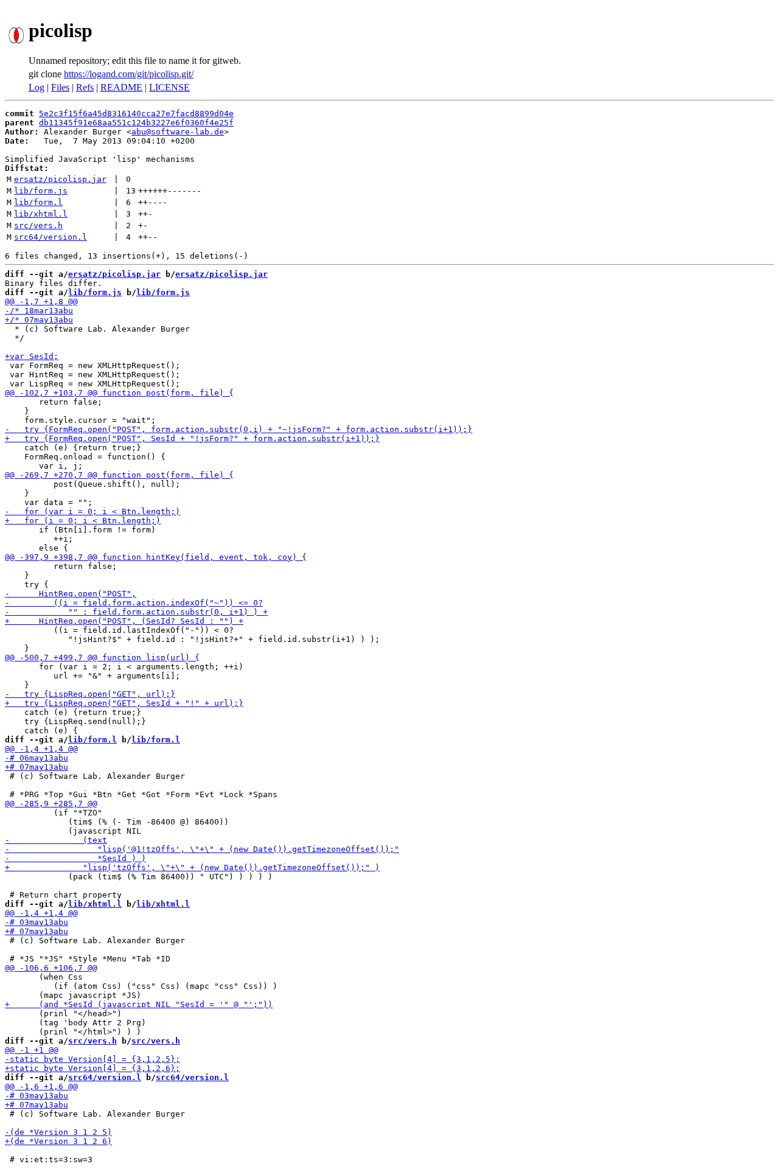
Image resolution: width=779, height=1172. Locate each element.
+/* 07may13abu (39, 319)
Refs (85, 87)
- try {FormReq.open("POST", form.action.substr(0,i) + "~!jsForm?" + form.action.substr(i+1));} (238, 429)
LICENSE (169, 87)
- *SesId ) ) (75, 858)
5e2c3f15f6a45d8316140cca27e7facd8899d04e (136, 113)
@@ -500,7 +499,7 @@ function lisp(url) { (102, 657)
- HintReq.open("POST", (70, 593)
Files (60, 87)
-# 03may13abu (36, 922)
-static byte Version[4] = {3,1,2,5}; (92, 1059)
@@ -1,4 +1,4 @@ (41, 748)
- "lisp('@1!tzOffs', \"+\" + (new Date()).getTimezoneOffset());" (202, 849)
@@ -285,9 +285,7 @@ (51, 803)
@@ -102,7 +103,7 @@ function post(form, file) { (119, 392)
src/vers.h (38, 225)
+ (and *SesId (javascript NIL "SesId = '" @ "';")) (139, 1004)
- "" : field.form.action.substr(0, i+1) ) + (136, 611)
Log (36, 87)
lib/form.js (41, 190)
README (121, 87)
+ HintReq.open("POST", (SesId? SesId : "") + (124, 621)
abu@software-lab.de (177, 131)
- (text (56, 840)
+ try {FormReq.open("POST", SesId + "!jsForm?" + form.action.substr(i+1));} (192, 438)
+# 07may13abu (36, 767)
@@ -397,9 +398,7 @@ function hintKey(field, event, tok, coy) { (156, 557)
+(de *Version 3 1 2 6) (58, 1141)
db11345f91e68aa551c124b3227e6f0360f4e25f (136, 122)
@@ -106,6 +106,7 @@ (51, 967)
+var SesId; (31, 356)
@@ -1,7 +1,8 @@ (41, 301)
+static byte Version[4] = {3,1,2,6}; (92, 1068)
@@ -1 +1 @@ (31, 1050)
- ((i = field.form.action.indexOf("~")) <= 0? (134, 602)
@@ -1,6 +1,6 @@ (41, 1086)
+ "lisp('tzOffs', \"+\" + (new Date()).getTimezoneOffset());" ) (192, 867)
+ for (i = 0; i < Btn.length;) (83, 520)
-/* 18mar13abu (39, 310)
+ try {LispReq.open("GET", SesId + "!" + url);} (124, 703)
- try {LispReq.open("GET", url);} (90, 694)
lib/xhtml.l (41, 213)
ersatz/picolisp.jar (60, 179)
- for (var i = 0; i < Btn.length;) (92, 511)
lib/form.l (38, 202)
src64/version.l (50, 237)
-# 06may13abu (36, 757)
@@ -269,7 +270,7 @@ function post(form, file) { (119, 475)
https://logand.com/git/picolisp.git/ (129, 74)
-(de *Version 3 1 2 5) (58, 1132)
